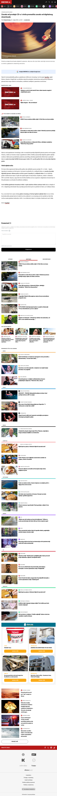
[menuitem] (52, 2)
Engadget (7, 203)
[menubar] (52, 2)
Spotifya (47, 77)
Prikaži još (15, 741)
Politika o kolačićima (29, 784)
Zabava (53, 6)
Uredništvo (28, 775)
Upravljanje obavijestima (29, 789)
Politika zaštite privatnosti (28, 782)
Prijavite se (29, 249)
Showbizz (17, 6)
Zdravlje (39, 6)
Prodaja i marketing (28, 777)
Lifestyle (25, 6)
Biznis (46, 6)
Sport (11, 6)
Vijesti (5, 6)
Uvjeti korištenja (28, 780)
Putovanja (32, 6)
